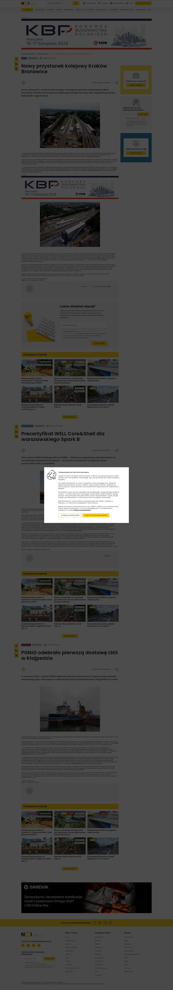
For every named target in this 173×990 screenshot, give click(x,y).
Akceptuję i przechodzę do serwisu (95, 515)
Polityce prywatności (82, 510)
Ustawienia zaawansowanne (70, 515)
